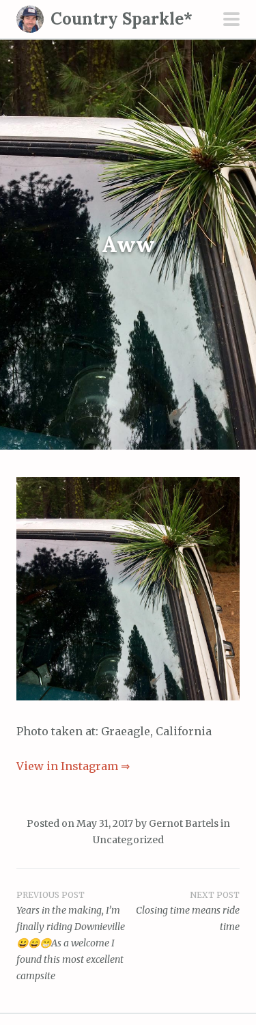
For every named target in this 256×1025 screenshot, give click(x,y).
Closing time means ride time (188, 911)
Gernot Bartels (183, 823)
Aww (128, 244)
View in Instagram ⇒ (73, 766)
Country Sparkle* (122, 18)
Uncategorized (128, 840)
